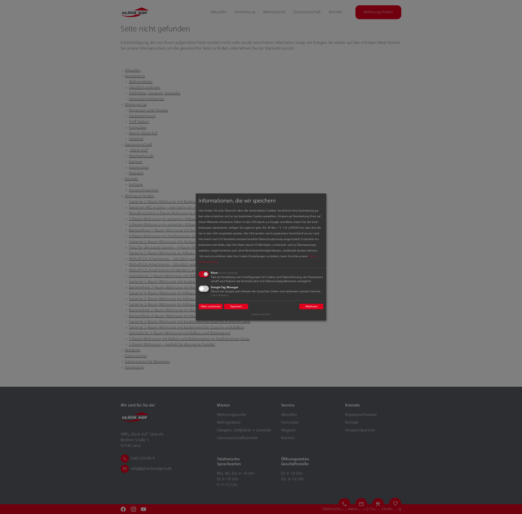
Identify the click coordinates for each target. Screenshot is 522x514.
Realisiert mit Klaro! (261, 315)
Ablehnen (311, 306)
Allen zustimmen (211, 306)
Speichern (236, 306)
